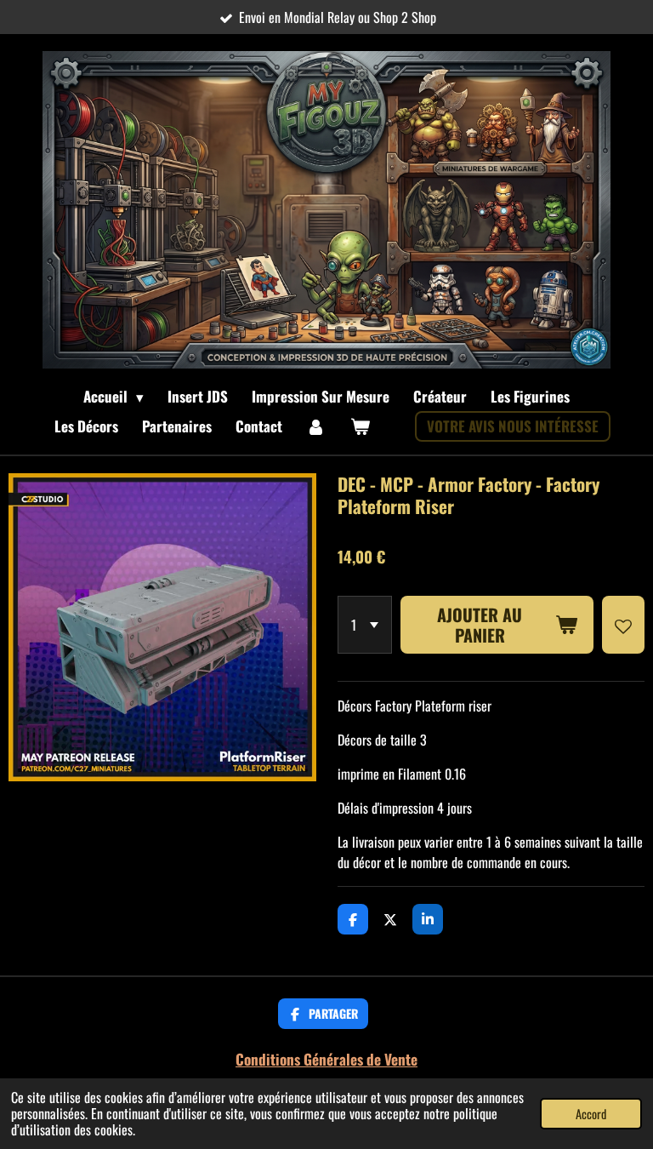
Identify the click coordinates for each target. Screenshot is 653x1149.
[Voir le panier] (360, 426)
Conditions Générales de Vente (326, 1059)
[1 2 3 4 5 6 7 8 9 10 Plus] (365, 625)
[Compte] (316, 426)
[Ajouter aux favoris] (623, 625)
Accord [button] (591, 1114)
